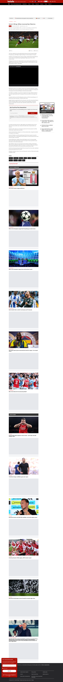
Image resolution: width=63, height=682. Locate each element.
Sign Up (9, 671)
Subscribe (45, 1)
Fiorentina (34, 158)
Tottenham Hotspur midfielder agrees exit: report (47, 126)
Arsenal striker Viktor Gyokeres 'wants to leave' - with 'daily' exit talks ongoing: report (47, 121)
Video (33, 4)
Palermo (10, 158)
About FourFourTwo (35, 674)
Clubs (46, 4)
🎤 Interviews (50, 18)
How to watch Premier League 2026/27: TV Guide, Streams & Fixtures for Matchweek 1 (47, 129)
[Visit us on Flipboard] (41, 1)
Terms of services (21, 115)
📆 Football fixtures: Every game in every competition (24, 18)
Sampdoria (16, 158)
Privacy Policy (13, 674)
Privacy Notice (12, 116)
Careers (21, 674)
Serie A (15, 21)
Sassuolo (15, 160)
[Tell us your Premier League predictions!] (47, 109)
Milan (24, 160)
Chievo (29, 158)
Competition (11, 21)
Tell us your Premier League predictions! (47, 111)
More (50, 4)
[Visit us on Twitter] (36, 1)
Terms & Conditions (8, 675)
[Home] (9, 4)
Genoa (25, 158)
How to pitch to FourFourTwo (25, 676)
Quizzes (41, 4)
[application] (23, 76)
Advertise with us (45, 674)
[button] (54, 1)
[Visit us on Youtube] (38, 1)
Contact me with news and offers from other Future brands (9, 668)
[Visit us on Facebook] (35, 1)
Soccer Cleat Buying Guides (16, 4)
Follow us (31, 50)
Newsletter (25, 4)
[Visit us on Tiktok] (43, 1)
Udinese (21, 158)
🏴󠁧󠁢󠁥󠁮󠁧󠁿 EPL (44, 18)
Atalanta (10, 160)
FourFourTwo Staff (16, 26)
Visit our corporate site (45, 664)
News (29, 4)
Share (11, 50)
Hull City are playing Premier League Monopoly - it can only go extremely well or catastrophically (47, 116)
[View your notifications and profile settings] (53, 1)
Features (37, 4)
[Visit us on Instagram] (40, 1)
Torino (20, 160)
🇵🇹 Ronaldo (38, 18)
